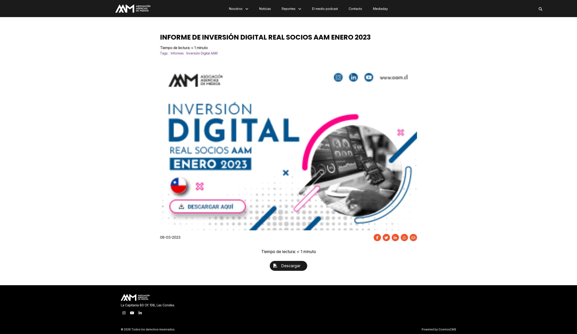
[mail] (413, 237)
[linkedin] (395, 237)
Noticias (265, 9)
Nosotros (236, 9)
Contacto (355, 9)
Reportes (289, 9)
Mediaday (380, 9)
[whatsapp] (404, 237)
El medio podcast (325, 9)
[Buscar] (540, 9)
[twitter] (386, 237)
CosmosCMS (447, 329)
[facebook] (377, 237)
